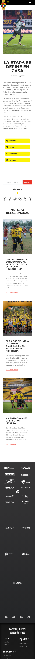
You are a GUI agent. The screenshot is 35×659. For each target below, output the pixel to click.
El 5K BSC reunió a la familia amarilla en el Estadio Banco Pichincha (17, 346)
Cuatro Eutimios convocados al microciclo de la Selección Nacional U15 (17, 264)
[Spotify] (30, 198)
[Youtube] (25, 198)
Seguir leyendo (12, 292)
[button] (8, 2)
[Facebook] (4, 198)
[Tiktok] (20, 198)
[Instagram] (15, 198)
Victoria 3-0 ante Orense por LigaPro (16, 420)
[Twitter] (9, 198)
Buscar (27, 182)
